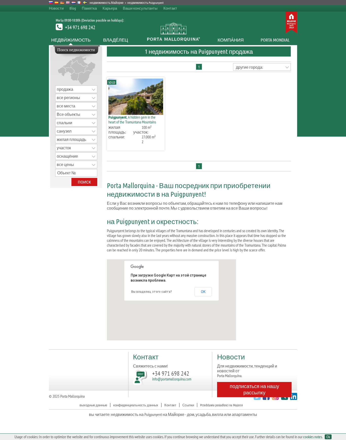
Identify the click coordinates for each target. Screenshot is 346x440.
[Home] (173, 40)
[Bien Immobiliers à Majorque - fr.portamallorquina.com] (79, 3)
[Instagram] (275, 398)
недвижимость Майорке (107, 3)
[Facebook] (265, 398)
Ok (328, 436)
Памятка (89, 8)
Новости (56, 8)
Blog (72, 8)
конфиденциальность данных (135, 405)
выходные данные (93, 405)
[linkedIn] (293, 398)
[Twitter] (256, 398)
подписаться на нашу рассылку (254, 389)
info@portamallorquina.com (171, 378)
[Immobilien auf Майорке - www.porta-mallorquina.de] (62, 3)
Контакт (170, 8)
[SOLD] (135, 113)
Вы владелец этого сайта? (151, 292)
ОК (203, 292)
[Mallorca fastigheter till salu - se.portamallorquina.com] (85, 3)
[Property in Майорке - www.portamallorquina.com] (68, 3)
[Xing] (284, 398)
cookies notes (312, 436)
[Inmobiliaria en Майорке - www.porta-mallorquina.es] (57, 3)
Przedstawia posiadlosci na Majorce (221, 405)
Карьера (110, 8)
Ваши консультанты (140, 8)
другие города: (249, 67)
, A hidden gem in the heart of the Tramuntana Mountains (132, 119)
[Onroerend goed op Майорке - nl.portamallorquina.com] (73, 3)
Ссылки (188, 405)
